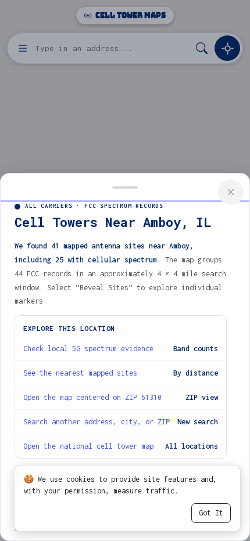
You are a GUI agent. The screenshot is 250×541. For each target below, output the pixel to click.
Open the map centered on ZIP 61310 (92, 397)
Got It (211, 512)
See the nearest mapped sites (80, 373)
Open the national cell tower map (88, 446)
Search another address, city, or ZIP (96, 421)
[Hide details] (125, 186)
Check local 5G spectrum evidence (88, 348)
